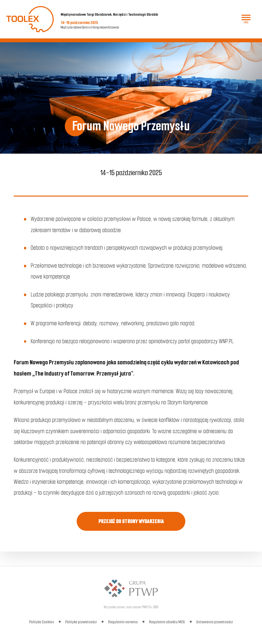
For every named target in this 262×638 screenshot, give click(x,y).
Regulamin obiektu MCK (167, 622)
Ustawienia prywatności (214, 622)
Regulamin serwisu (123, 622)
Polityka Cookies (41, 622)
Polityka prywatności (81, 622)
